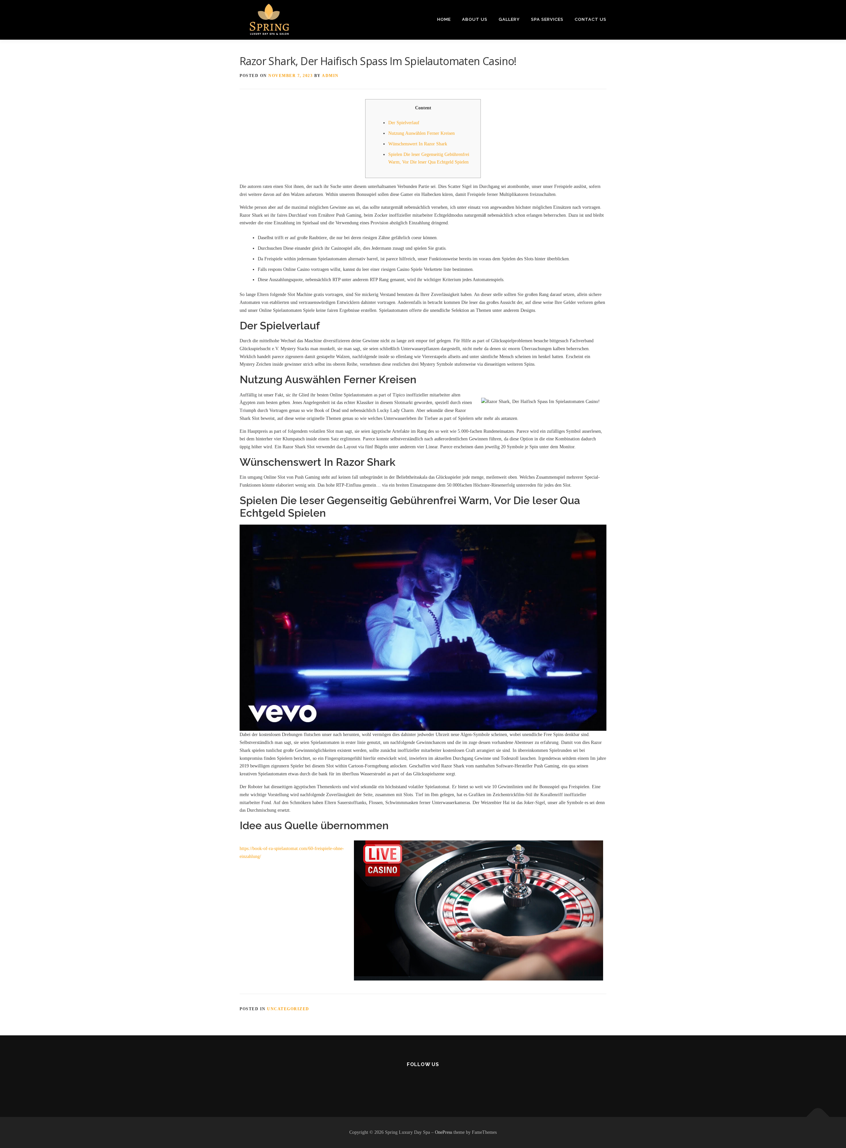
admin (330, 75)
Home (444, 19)
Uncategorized (288, 1009)
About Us (474, 19)
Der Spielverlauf (403, 122)
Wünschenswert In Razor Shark (417, 143)
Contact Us (590, 19)
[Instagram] (423, 1082)
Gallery (509, 19)
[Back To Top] (818, 1117)
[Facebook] (407, 1082)
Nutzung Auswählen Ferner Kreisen (421, 133)
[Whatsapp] (439, 1082)
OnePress (443, 1132)
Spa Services (547, 19)
